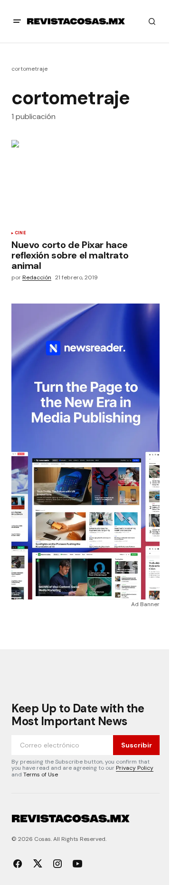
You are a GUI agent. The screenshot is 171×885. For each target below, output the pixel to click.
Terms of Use (40, 774)
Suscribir (136, 745)
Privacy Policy (134, 768)
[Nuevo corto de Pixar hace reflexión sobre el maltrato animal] (85, 181)
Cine (20, 233)
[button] (17, 21)
